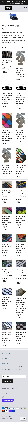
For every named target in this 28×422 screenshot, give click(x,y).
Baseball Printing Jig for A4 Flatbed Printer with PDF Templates (21, 336)
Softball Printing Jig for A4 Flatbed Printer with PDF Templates (21, 220)
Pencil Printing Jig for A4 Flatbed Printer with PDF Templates (20, 248)
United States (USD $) (8, 388)
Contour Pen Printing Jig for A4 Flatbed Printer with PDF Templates (21, 195)
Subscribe (7, 381)
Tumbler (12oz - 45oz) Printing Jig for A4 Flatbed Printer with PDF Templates (6, 222)
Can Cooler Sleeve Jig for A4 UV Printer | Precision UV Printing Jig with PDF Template (7, 135)
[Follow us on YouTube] (3, 397)
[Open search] (19, 8)
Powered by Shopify (7, 418)
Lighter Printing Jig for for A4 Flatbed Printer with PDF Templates (6, 195)
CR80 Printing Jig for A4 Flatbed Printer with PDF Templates (6, 301)
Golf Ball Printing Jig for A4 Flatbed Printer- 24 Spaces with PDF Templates (7, 65)
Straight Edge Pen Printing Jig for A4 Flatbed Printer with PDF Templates (7, 274)
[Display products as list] (25, 47)
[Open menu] (2, 8)
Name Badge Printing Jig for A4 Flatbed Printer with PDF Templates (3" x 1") (21, 275)
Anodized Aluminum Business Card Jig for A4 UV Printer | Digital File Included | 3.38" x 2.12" (20, 99)
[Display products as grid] (23, 47)
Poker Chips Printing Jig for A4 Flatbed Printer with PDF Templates (7, 248)
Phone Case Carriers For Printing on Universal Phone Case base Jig (21, 72)
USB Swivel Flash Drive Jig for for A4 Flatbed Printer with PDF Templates (21, 169)
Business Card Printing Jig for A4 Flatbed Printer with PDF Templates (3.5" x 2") (7, 337)
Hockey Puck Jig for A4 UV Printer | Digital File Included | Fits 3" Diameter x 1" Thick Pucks (7, 98)
